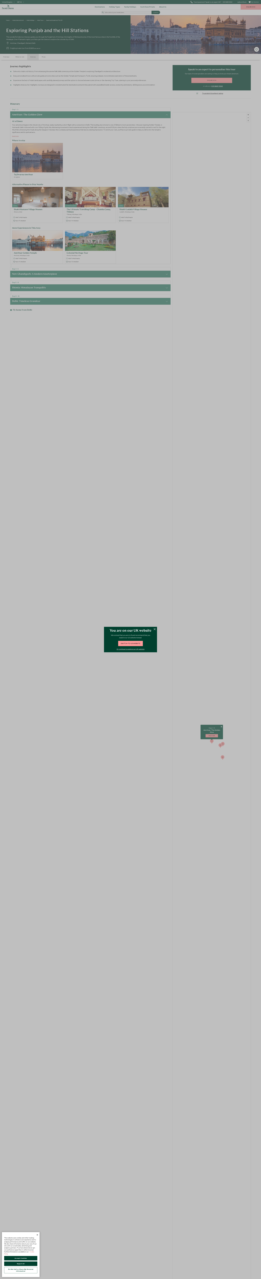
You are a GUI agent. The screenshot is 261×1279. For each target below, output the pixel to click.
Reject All (21, 1264)
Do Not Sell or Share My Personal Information (20, 1270)
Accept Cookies (21, 1258)
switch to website (130, 643)
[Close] (37, 1235)
